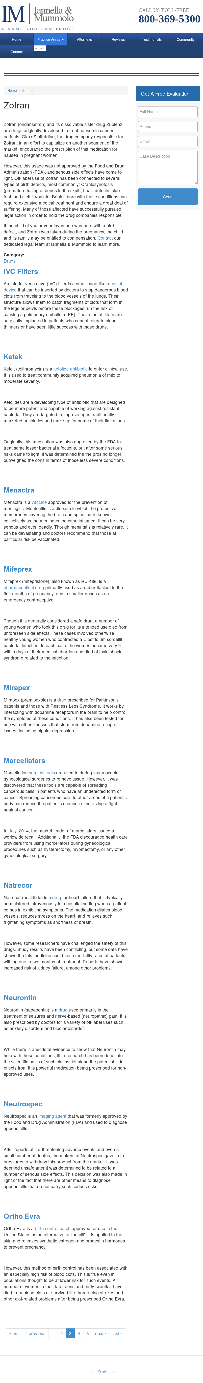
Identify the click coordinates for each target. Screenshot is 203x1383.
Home (16, 39)
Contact (17, 51)
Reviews (118, 39)
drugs (17, 130)
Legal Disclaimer (102, 1371)
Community (186, 39)
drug (61, 700)
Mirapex (17, 687)
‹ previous (36, 1333)
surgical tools (42, 772)
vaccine (39, 502)
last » (117, 1333)
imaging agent (52, 1116)
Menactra (19, 490)
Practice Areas (49, 39)
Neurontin (20, 997)
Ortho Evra (22, 1216)
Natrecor (18, 885)
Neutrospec (23, 1103)
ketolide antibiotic (70, 369)
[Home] (40, 16)
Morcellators (24, 760)
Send (168, 197)
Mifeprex (18, 569)
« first (14, 1333)
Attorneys (84, 39)
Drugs (10, 261)
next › (100, 1333)
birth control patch (53, 1228)
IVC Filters (21, 271)
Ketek (13, 356)
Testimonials (152, 39)
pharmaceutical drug (24, 587)
